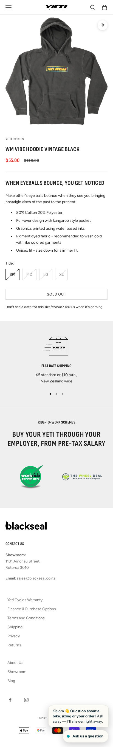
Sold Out (56, 294)
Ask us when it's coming (84, 307)
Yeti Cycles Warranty (25, 600)
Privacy (13, 636)
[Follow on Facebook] (10, 700)
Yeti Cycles (14, 139)
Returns (14, 645)
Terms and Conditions (26, 618)
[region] (56, 358)
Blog (11, 680)
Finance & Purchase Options (31, 609)
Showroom (16, 671)
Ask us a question (87, 736)
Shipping (14, 627)
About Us (15, 662)
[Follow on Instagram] (26, 700)
